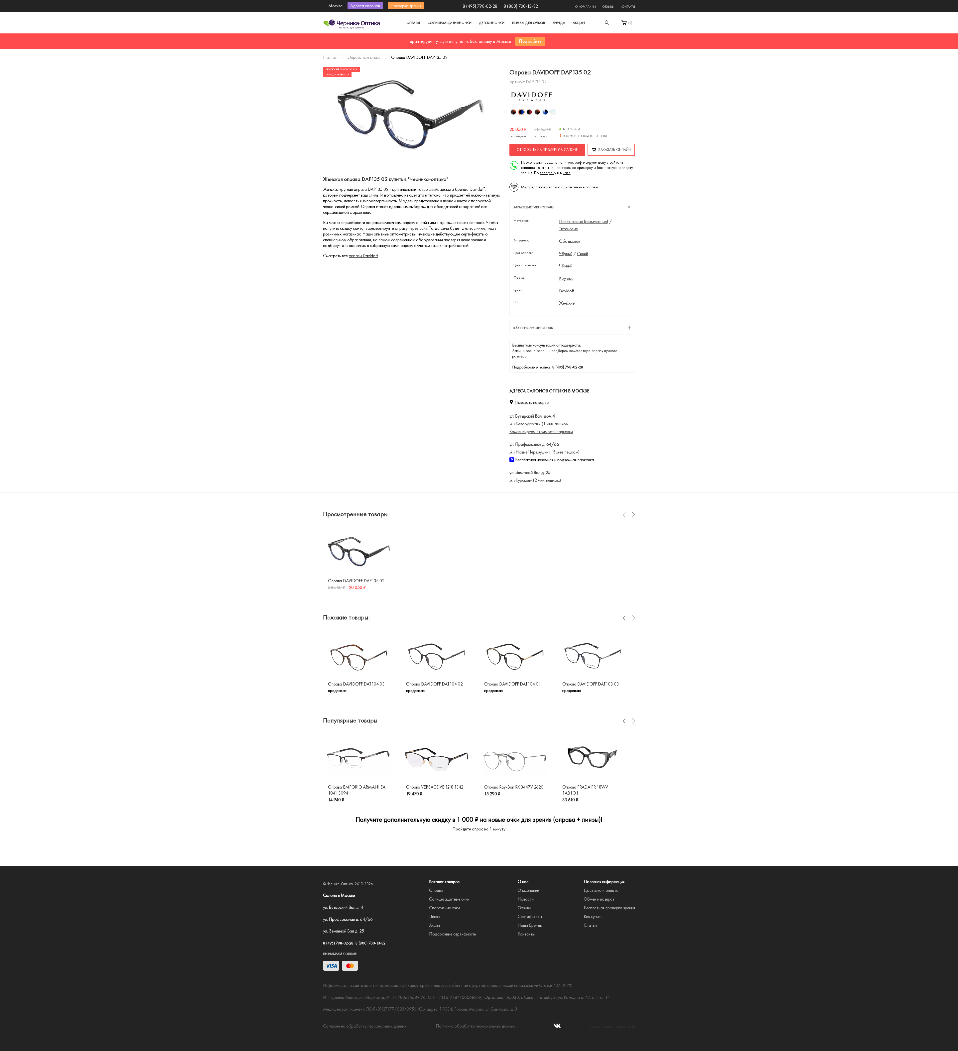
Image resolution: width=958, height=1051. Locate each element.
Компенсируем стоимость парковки (541, 431)
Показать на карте (532, 402)
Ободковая (569, 241)
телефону (548, 172)
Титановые (568, 228)
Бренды (559, 22)
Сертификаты (530, 916)
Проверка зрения (405, 5)
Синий (582, 253)
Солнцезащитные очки (450, 22)
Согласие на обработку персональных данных (364, 1026)
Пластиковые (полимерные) (583, 221)
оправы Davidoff (363, 255)
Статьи (590, 925)
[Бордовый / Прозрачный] (553, 112)
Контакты (627, 6)
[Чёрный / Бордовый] (529, 112)
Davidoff (566, 290)
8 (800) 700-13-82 (520, 6)
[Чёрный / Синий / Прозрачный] (545, 112)
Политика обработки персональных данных (475, 1026)
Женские (567, 303)
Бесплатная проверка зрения (609, 908)
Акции (579, 22)
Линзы (434, 916)
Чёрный (565, 253)
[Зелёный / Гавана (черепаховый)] (537, 112)
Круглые (566, 278)
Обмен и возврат (599, 899)
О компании (585, 6)
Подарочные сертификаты (453, 934)
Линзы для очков (528, 22)
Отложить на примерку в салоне (547, 149)
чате (567, 172)
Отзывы (608, 6)
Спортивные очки (444, 908)
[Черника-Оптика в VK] (557, 1027)
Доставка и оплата (601, 890)
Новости (526, 899)
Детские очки (491, 22)
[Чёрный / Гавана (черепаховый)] (513, 112)
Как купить (593, 916)
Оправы (413, 22)
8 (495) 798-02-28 (480, 6)
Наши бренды (530, 925)
